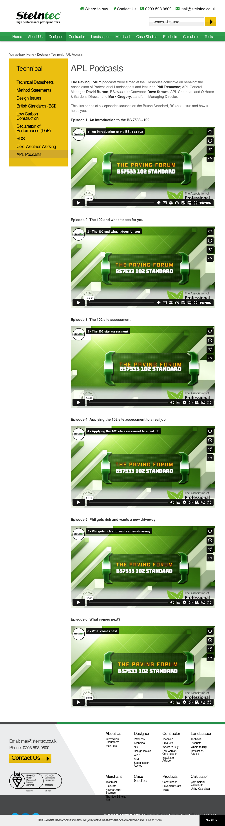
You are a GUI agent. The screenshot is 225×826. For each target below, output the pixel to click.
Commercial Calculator (198, 783)
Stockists (111, 745)
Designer (42, 54)
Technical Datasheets (35, 82)
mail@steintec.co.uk (198, 8)
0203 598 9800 (158, 8)
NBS (137, 746)
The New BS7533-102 (116, 798)
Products (170, 36)
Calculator (191, 36)
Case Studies (146, 36)
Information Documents (112, 740)
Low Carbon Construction (27, 115)
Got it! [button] (210, 820)
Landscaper (100, 36)
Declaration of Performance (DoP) (33, 128)
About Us (35, 36)
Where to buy (96, 8)
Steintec (39, 18)
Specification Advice (141, 764)
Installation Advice (168, 759)
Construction (169, 781)
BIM (136, 758)
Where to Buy (170, 746)
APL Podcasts (28, 154)
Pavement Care (171, 785)
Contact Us (126, 8)
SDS (20, 138)
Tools (209, 36)
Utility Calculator (200, 788)
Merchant (122, 36)
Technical (56, 54)
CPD (137, 754)
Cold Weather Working (36, 146)
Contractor (77, 36)
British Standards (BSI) (36, 105)
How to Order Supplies (113, 791)
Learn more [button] (154, 820)
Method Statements (33, 90)
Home (30, 54)
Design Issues (28, 98)
